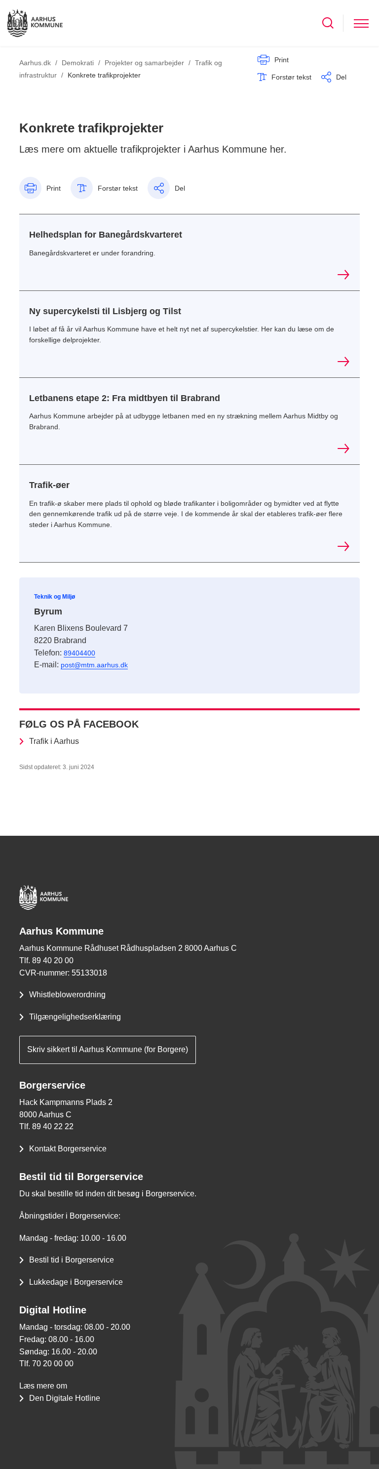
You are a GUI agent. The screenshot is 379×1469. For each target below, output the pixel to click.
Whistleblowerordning (67, 994)
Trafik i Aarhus (54, 741)
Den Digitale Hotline (64, 1398)
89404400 (79, 653)
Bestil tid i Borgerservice (71, 1260)
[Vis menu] (361, 23)
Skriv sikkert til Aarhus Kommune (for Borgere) (107, 1049)
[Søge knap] (328, 23)
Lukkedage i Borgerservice (76, 1282)
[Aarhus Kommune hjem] (35, 23)
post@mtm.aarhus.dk (94, 665)
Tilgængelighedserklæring (75, 1017)
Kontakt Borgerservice (68, 1148)
